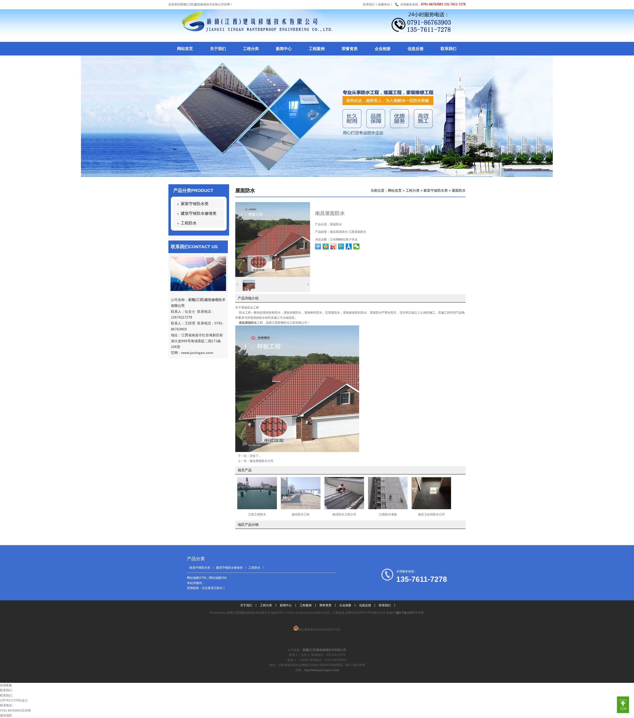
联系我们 (369, 4)
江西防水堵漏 (388, 514)
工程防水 (189, 223)
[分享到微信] (356, 246)
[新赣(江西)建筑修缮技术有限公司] (316, 41)
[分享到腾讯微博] (341, 246)
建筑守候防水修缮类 (198, 213)
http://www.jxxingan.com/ (321, 670)
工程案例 (306, 605)
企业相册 (345, 605)
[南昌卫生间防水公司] (431, 508)
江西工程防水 (257, 514)
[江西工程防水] (257, 508)
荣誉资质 (325, 605)
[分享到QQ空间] (326, 246)
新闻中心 (286, 605)
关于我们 (246, 605)
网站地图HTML (197, 578)
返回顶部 (6, 715)
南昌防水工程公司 (344, 514)
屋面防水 (459, 190)
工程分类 (413, 190)
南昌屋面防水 (339, 232)
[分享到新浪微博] (333, 246)
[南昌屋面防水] (272, 276)
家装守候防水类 (435, 190)
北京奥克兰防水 (212, 588)
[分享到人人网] (349, 246)
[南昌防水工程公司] (344, 508)
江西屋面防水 (357, 232)
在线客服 (6, 685)
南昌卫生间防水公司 (431, 514)
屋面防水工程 (250, 307)
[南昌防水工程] (300, 508)
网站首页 (395, 190)
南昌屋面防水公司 (261, 461)
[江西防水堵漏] (388, 508)
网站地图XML (218, 578)
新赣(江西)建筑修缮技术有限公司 (248, 612)
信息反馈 (365, 605)
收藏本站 (384, 4)
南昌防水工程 (301, 514)
